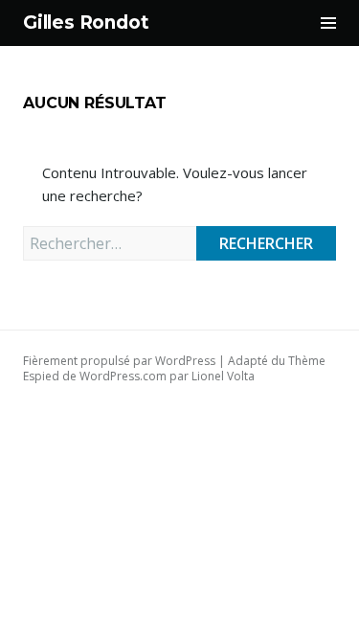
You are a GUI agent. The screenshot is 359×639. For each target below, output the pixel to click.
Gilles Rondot (86, 22)
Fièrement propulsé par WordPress (119, 361)
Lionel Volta (223, 376)
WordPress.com (123, 376)
